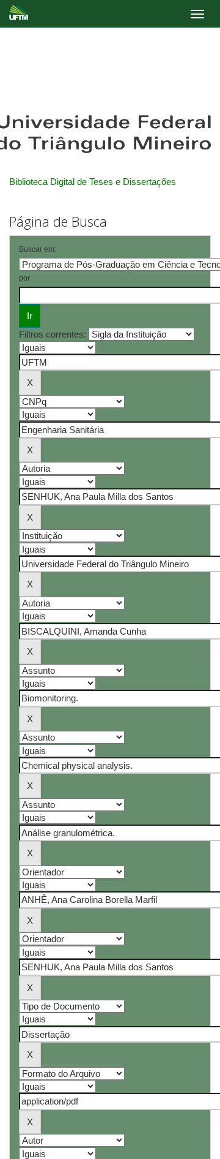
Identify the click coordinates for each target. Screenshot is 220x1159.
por (24, 278)
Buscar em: (37, 249)
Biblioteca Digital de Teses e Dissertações (92, 181)
